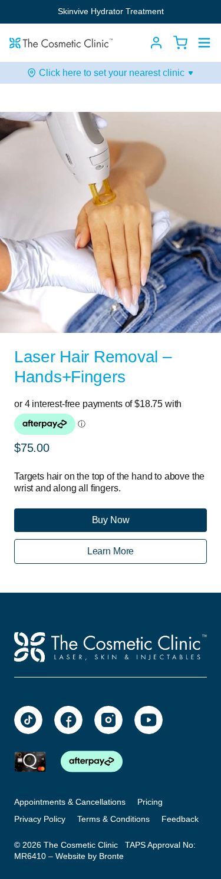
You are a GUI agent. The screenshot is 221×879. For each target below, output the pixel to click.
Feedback (180, 819)
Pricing (150, 802)
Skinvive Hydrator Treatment (111, 11)
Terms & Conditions (113, 819)
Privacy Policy (39, 819)
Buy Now (111, 520)
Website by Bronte (89, 856)
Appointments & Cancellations (70, 802)
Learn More (110, 551)
